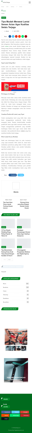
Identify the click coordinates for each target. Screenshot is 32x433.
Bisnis (3, 17)
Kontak (5, 404)
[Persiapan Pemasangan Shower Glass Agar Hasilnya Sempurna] (24, 223)
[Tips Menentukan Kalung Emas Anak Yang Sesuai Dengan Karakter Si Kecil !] (8, 243)
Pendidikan (6, 298)
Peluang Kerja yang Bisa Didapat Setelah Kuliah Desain (23, 205)
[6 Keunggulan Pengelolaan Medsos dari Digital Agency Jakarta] (24, 243)
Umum (4, 291)
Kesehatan (5, 287)
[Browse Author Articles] (16, 185)
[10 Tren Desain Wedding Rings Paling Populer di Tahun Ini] (8, 223)
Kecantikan (6, 302)
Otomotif (3, 272)
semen (7, 46)
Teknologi (5, 294)
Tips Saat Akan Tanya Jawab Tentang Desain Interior (8, 205)
